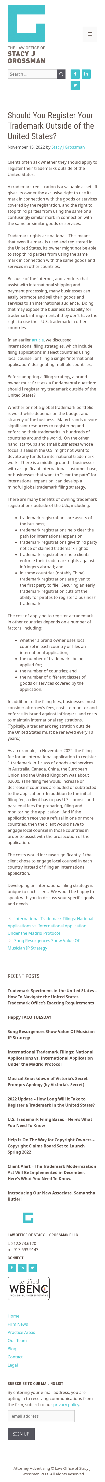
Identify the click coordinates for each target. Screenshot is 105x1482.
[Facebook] (75, 74)
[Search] (61, 74)
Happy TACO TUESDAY (29, 1017)
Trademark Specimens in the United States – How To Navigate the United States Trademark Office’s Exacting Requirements (52, 997)
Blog (12, 1348)
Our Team (17, 1340)
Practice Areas (21, 1332)
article (38, 340)
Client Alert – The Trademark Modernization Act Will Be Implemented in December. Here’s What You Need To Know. (52, 1172)
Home (13, 1316)
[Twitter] (75, 85)
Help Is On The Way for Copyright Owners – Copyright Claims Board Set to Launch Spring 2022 (51, 1146)
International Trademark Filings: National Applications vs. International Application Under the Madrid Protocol (50, 926)
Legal (13, 1365)
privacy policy (66, 1404)
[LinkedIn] (86, 74)
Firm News (18, 1324)
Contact (15, 1357)
